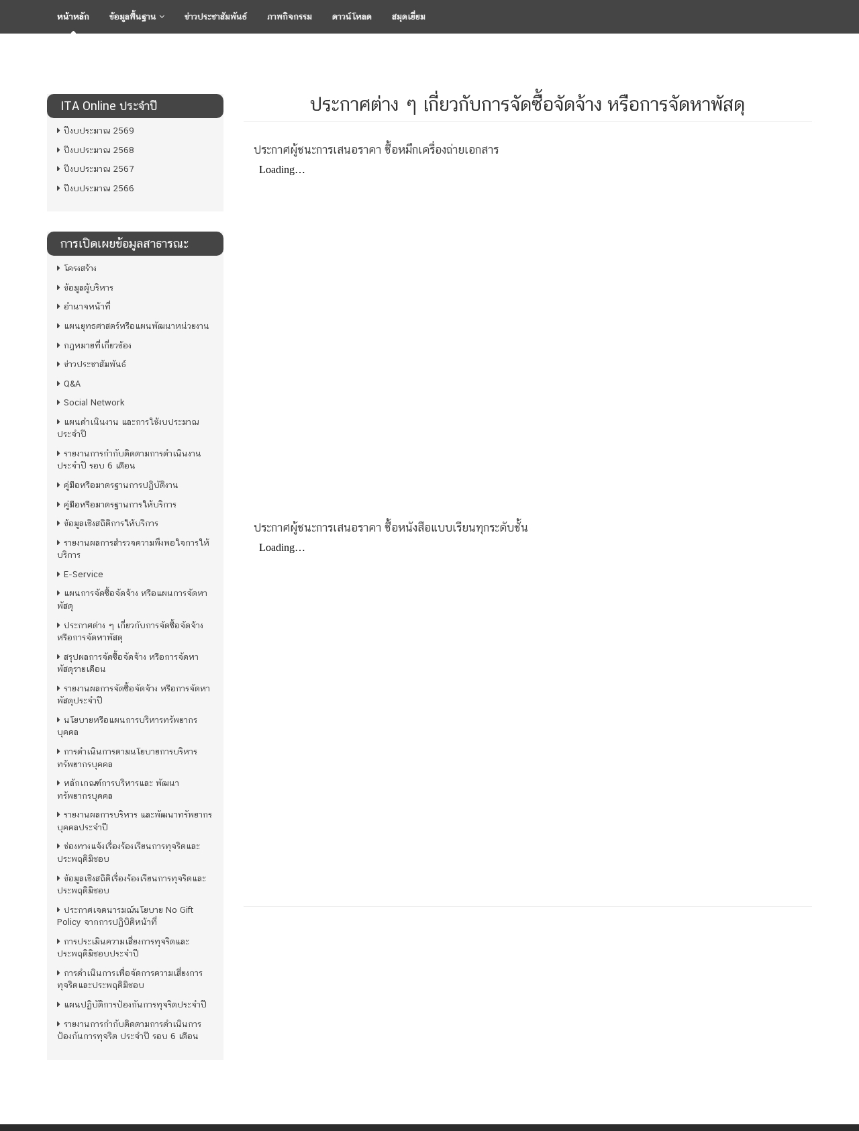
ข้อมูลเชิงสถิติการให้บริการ (111, 523)
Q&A (72, 384)
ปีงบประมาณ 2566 (99, 188)
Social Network (94, 402)
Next (826, 50)
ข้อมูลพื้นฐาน (134, 16)
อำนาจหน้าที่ (87, 306)
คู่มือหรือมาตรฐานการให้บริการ (120, 504)
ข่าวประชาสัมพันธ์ (216, 16)
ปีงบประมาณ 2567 (99, 169)
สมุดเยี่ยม (408, 16)
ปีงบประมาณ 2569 (99, 131)
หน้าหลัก (73, 16)
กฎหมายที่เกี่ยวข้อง (98, 345)
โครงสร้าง (80, 268)
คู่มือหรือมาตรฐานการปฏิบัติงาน (121, 485)
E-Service (83, 574)
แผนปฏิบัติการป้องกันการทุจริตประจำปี (135, 1004)
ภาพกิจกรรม (289, 16)
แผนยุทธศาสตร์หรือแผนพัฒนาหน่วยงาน (136, 326)
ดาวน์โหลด (352, 16)
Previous (33, 50)
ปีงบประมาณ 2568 (99, 150)
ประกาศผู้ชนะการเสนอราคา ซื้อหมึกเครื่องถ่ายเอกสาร (376, 149)
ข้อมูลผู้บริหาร (88, 288)
